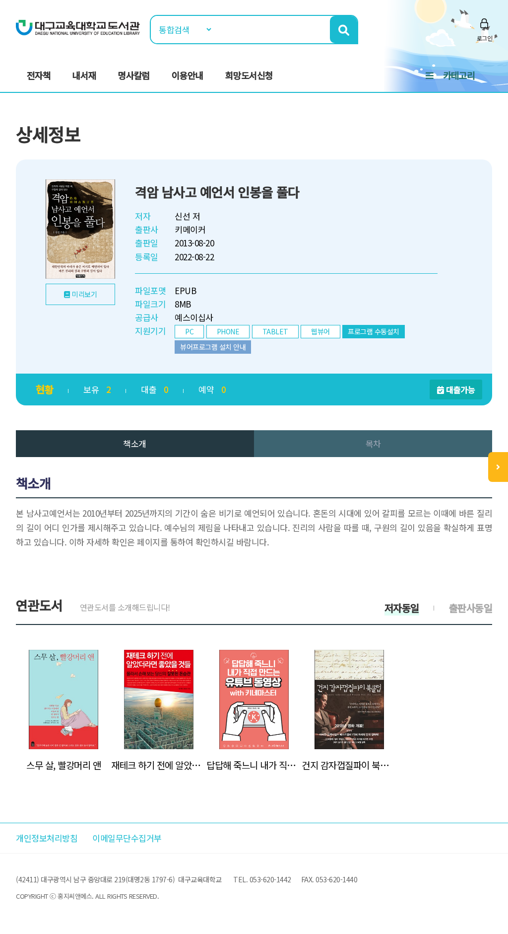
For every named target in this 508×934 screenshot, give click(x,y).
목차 (373, 443)
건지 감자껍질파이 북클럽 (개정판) (349, 765)
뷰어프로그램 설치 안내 (213, 347)
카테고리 (459, 75)
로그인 (485, 38)
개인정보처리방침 (46, 838)
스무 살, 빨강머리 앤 (63, 765)
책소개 (134, 443)
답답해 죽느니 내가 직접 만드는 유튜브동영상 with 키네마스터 (254, 765)
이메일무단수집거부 (127, 838)
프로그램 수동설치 (373, 331)
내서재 (84, 75)
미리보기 (84, 294)
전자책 (39, 75)
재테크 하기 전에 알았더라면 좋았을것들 (158, 765)
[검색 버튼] (343, 29)
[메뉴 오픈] (498, 467)
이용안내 (187, 75)
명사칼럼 (134, 75)
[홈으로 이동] (78, 26)
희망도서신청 (249, 75)
